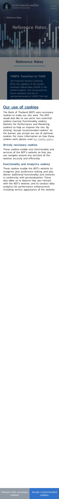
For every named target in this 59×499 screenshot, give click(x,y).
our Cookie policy (43, 139)
